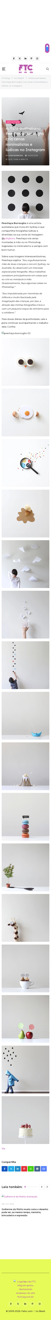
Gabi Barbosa (15, 155)
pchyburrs (9, 238)
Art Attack (8, 1204)
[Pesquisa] (47, 68)
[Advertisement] (25, 26)
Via (3, 1148)
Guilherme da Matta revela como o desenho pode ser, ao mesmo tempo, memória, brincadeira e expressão (25, 1212)
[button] (41, 1186)
